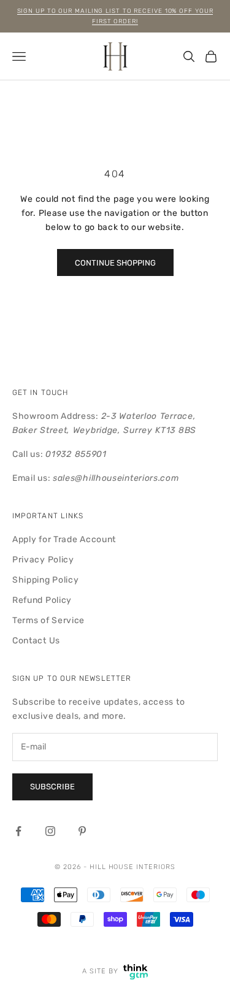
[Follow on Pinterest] (82, 831)
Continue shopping (115, 262)
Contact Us (36, 640)
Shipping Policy (45, 580)
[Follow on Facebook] (18, 831)
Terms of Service (48, 620)
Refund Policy (42, 600)
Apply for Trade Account (64, 539)
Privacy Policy (43, 559)
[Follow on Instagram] (50, 831)
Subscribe (52, 786)
